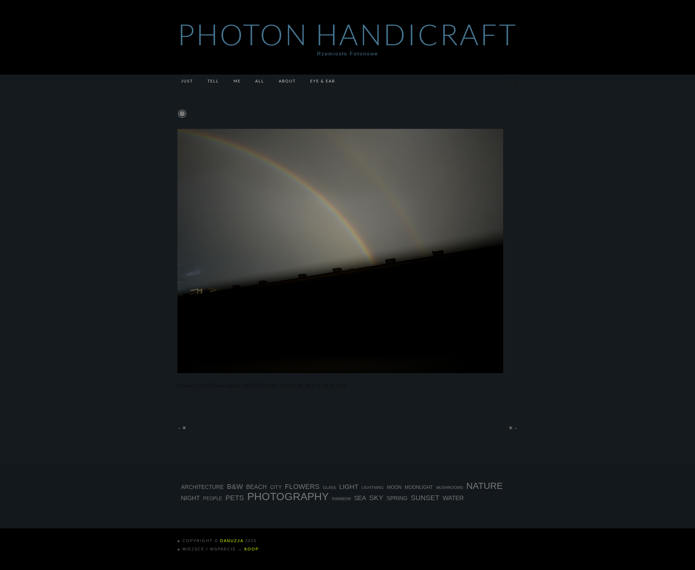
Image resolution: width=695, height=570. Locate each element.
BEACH (256, 487)
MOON (394, 487)
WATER (453, 498)
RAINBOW (291, 385)
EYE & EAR (322, 81)
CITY (276, 487)
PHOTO (207, 385)
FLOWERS (302, 486)
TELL (213, 81)
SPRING (397, 498)
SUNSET (425, 498)
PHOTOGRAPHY (259, 385)
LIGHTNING (373, 487)
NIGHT (190, 498)
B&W (235, 486)
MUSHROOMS (449, 487)
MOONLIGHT (419, 487)
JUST (187, 81)
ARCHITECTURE (202, 487)
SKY (310, 385)
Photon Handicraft (347, 34)
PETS (235, 498)
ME (237, 81)
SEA (360, 498)
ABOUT (287, 81)
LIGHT (348, 486)
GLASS (329, 487)
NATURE (484, 486)
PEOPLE (212, 498)
